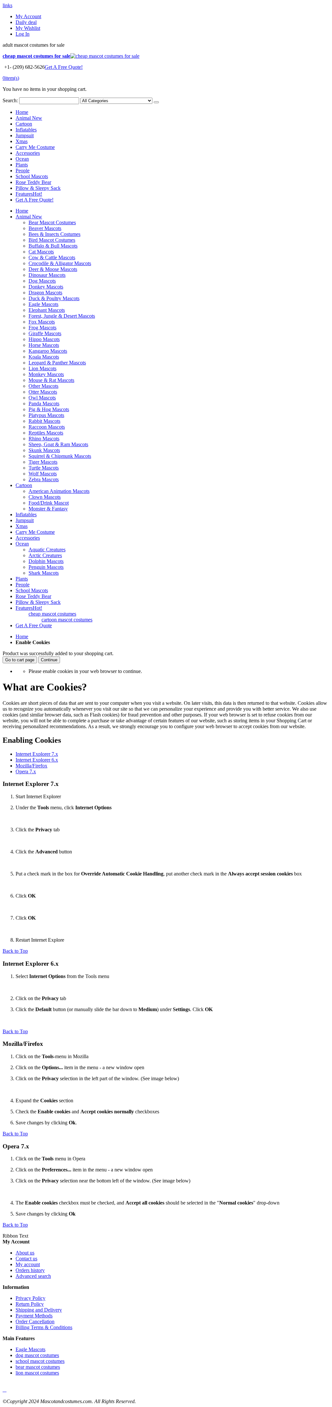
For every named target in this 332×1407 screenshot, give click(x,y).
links (7, 5)
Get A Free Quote (34, 625)
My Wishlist (28, 28)
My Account (28, 16)
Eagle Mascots (30, 1349)
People (23, 170)
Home (22, 636)
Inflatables (26, 129)
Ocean (22, 159)
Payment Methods (34, 1315)
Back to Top (15, 951)
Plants (22, 164)
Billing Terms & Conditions (44, 1327)
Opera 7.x (26, 771)
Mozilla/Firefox (31, 765)
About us (25, 1252)
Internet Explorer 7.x (37, 754)
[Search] (156, 102)
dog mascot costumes (37, 1355)
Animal (29, 118)
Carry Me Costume (35, 147)
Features (29, 194)
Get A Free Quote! (64, 67)
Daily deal (26, 22)
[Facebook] (3, 1389)
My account (28, 1264)
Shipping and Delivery (39, 1310)
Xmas (22, 141)
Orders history (30, 1270)
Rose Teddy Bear (33, 182)
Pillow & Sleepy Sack (38, 188)
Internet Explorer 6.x (37, 760)
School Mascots (32, 176)
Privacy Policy (30, 1298)
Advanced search (33, 1276)
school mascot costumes (40, 1361)
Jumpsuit (25, 135)
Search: (10, 100)
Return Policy (30, 1304)
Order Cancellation (35, 1321)
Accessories (28, 153)
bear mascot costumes (38, 1367)
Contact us (26, 1258)
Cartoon (24, 124)
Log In (23, 34)
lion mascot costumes (37, 1373)
